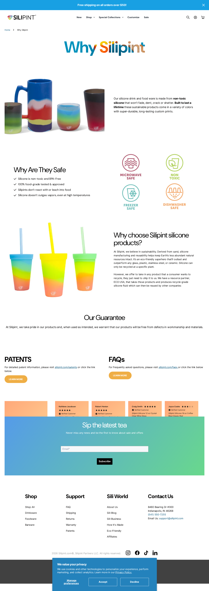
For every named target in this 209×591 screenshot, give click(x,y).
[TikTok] (146, 553)
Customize (133, 17)
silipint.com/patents (66, 367)
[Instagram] (128, 553)
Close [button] (203, 5)
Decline (134, 581)
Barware (29, 524)
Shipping (71, 512)
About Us (112, 507)
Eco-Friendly (114, 530)
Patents (70, 530)
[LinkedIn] (155, 553)
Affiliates (112, 536)
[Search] (188, 17)
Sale (146, 17)
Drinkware (31, 512)
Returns (70, 518)
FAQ (68, 507)
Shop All (30, 507)
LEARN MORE (16, 379)
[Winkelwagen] (202, 17)
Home (7, 30)
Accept (103, 581)
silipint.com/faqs (168, 367)
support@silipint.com (171, 518)
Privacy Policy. (123, 572)
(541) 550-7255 (157, 514)
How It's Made (115, 524)
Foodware (30, 518)
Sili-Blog (111, 512)
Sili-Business (114, 518)
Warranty (71, 524)
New (79, 17)
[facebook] (137, 553)
